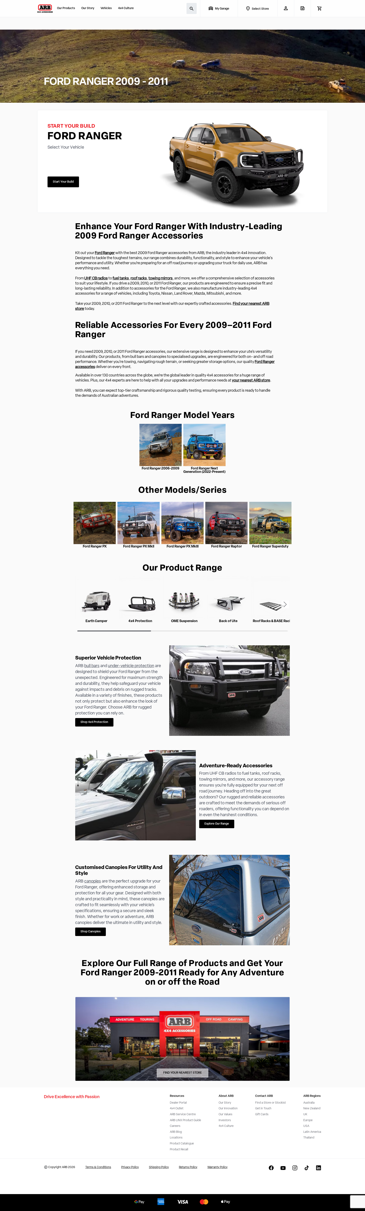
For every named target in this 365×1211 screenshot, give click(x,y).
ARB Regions (312, 1096)
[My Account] (285, 8)
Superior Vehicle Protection (108, 658)
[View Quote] (302, 8)
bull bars (91, 666)
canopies (92, 881)
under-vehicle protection (131, 666)
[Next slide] (285, 604)
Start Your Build (63, 181)
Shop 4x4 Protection (94, 722)
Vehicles (106, 8)
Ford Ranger (105, 253)
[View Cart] (319, 8)
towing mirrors (160, 279)
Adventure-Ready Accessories (235, 766)
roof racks (139, 279)
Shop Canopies (90, 931)
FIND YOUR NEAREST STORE (182, 1072)
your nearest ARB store (251, 381)
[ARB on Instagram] (294, 1167)
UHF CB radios (96, 279)
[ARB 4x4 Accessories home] (45, 8)
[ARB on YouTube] (283, 1167)
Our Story (87, 8)
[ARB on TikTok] (306, 1167)
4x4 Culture (126, 8)
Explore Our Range (216, 823)
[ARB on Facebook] (271, 1167)
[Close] (67, 1196)
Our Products (66, 8)
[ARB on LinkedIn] (318, 1167)
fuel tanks (121, 279)
